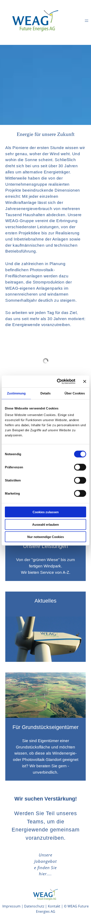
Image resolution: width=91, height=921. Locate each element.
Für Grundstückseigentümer (45, 727)
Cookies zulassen (46, 512)
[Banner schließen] (84, 381)
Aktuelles (45, 601)
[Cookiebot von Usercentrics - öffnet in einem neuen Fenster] (57, 381)
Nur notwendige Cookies (45, 537)
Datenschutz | (36, 906)
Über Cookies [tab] (75, 393)
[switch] (80, 467)
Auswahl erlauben (45, 524)
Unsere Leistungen (45, 546)
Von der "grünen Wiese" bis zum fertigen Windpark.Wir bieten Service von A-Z (45, 566)
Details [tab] (45, 393)
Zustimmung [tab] (16, 393)
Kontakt (54, 906)
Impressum (11, 906)
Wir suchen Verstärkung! (45, 799)
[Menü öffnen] (86, 20)
